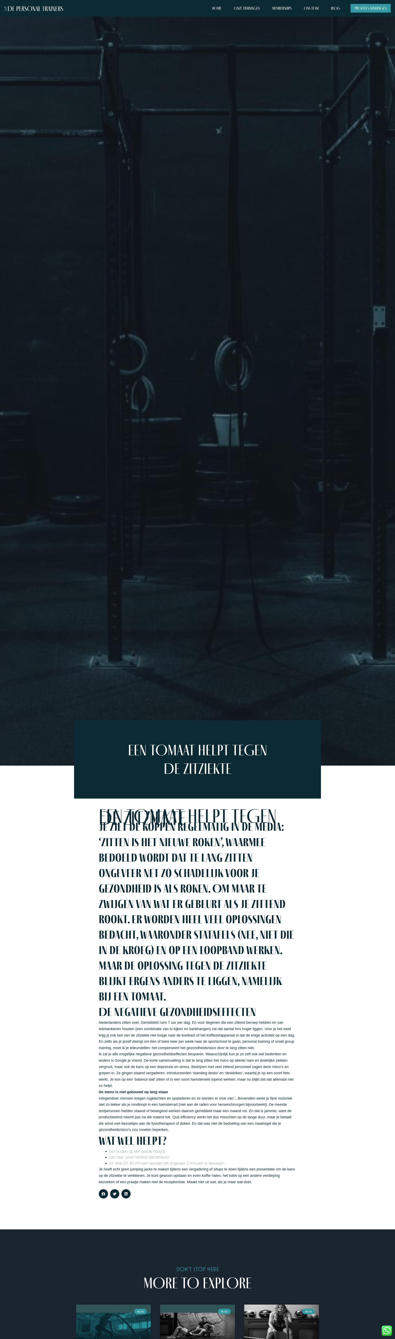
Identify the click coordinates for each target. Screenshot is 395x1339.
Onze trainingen (247, 8)
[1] (234, 1098)
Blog (335, 8)
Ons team (311, 8)
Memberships (282, 8)
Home (217, 8)
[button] (103, 1193)
